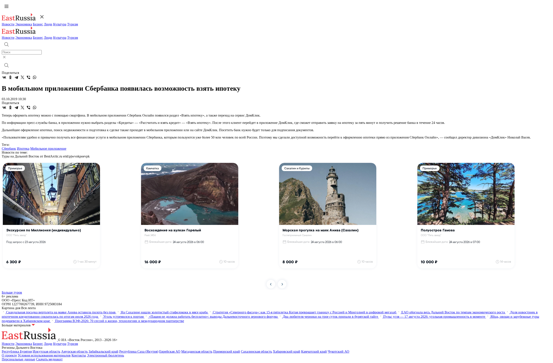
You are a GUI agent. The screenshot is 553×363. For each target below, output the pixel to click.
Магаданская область (196, 351)
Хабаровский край (286, 351)
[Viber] (28, 77)
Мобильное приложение (48, 148)
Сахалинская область (256, 351)
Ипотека (23, 148)
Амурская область (74, 351)
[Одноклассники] (10, 77)
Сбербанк (9, 148)
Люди (48, 24)
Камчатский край (314, 351)
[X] (22, 77)
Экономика (23, 24)
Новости (8, 24)
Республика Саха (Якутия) (138, 351)
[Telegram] (16, 77)
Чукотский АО (338, 351)
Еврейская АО (169, 351)
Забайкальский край (103, 351)
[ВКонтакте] (4, 77)
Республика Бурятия (17, 351)
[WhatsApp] (34, 77)
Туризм (72, 24)
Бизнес (38, 24)
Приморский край (226, 351)
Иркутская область (46, 351)
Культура (59, 24)
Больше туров (12, 292)
